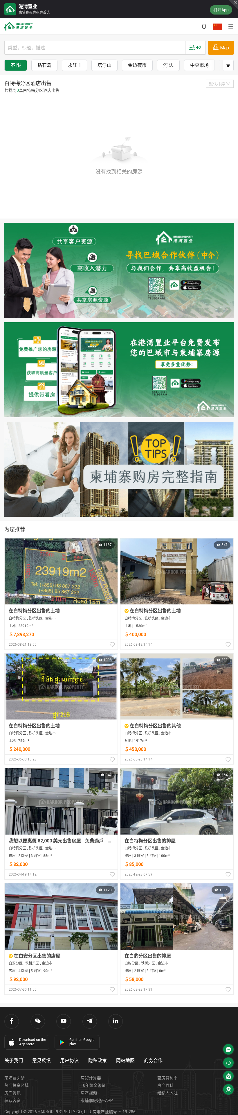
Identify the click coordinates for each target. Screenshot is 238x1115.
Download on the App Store (32, 1042)
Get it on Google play (81, 1042)
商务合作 (153, 1060)
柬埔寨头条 (14, 1077)
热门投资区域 (16, 1085)
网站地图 (125, 1060)
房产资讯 (12, 1093)
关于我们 (13, 1060)
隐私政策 (97, 1060)
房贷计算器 (91, 1077)
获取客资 (12, 1100)
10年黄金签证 (93, 1085)
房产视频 (89, 1093)
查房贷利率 (167, 1077)
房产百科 (165, 1085)
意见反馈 (41, 1060)
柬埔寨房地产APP (97, 1100)
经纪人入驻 (167, 1093)
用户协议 (69, 1060)
